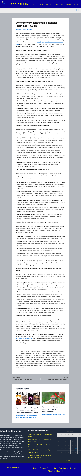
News (34, 4)
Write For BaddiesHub (67, 468)
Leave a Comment (20, 415)
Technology (48, 4)
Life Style (68, 4)
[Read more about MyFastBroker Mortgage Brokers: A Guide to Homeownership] (53, 398)
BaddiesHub (18, 4)
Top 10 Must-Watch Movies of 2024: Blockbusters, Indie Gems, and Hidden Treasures (27, 410)
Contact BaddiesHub (48, 468)
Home (35, 468)
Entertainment (59, 4)
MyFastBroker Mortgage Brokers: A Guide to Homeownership (51, 409)
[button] (77, 10)
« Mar (68, 460)
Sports (41, 4)
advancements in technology (24, 338)
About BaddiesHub (56, 471)
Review (76, 4)
